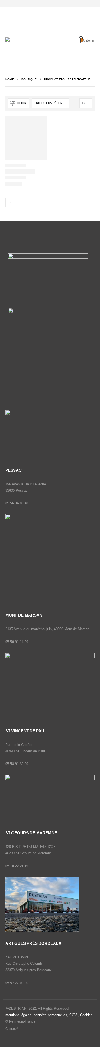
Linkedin (42, 1029)
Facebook (22, 1029)
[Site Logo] (24, 46)
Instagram (32, 1029)
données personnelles (50, 1015)
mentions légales (18, 1015)
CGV (73, 1015)
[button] (9, 30)
